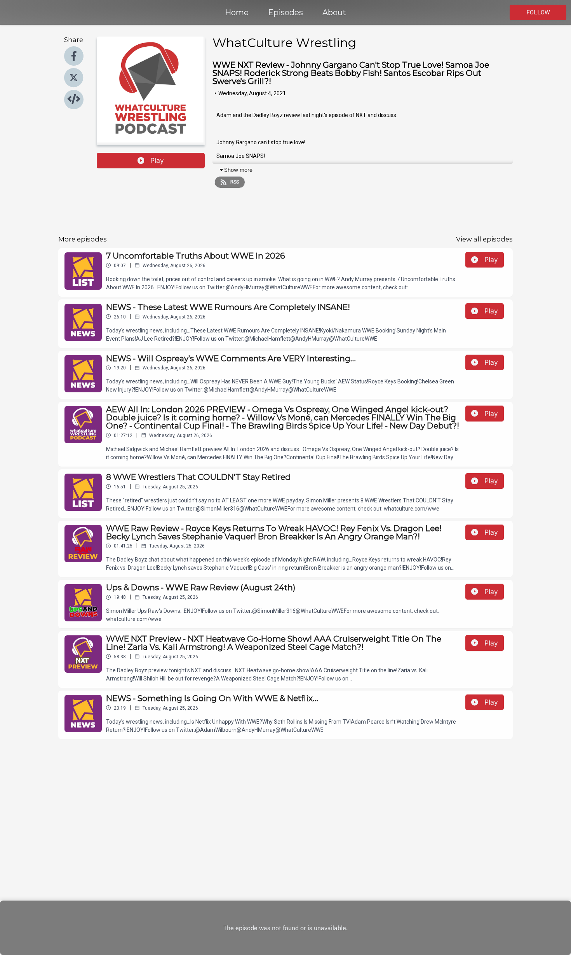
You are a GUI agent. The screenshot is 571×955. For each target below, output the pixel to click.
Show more (238, 169)
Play (157, 160)
